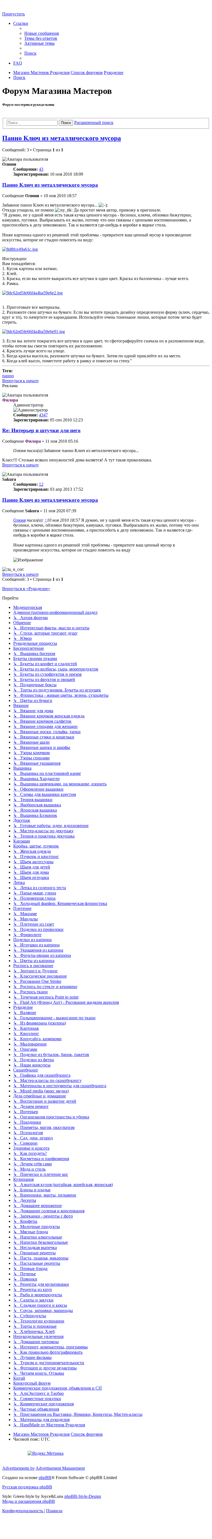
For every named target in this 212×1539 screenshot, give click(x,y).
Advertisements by (18, 1468)
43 (41, 169)
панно (8, 375)
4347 (43, 415)
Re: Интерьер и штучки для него (41, 430)
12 (41, 484)
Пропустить (13, 14)
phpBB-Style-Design (82, 1496)
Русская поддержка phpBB (27, 1487)
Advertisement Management (60, 1468)
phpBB (45, 1477)
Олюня (19, 520)
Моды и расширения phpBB (28, 1501)
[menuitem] (41, 33)
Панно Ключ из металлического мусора (61, 138)
